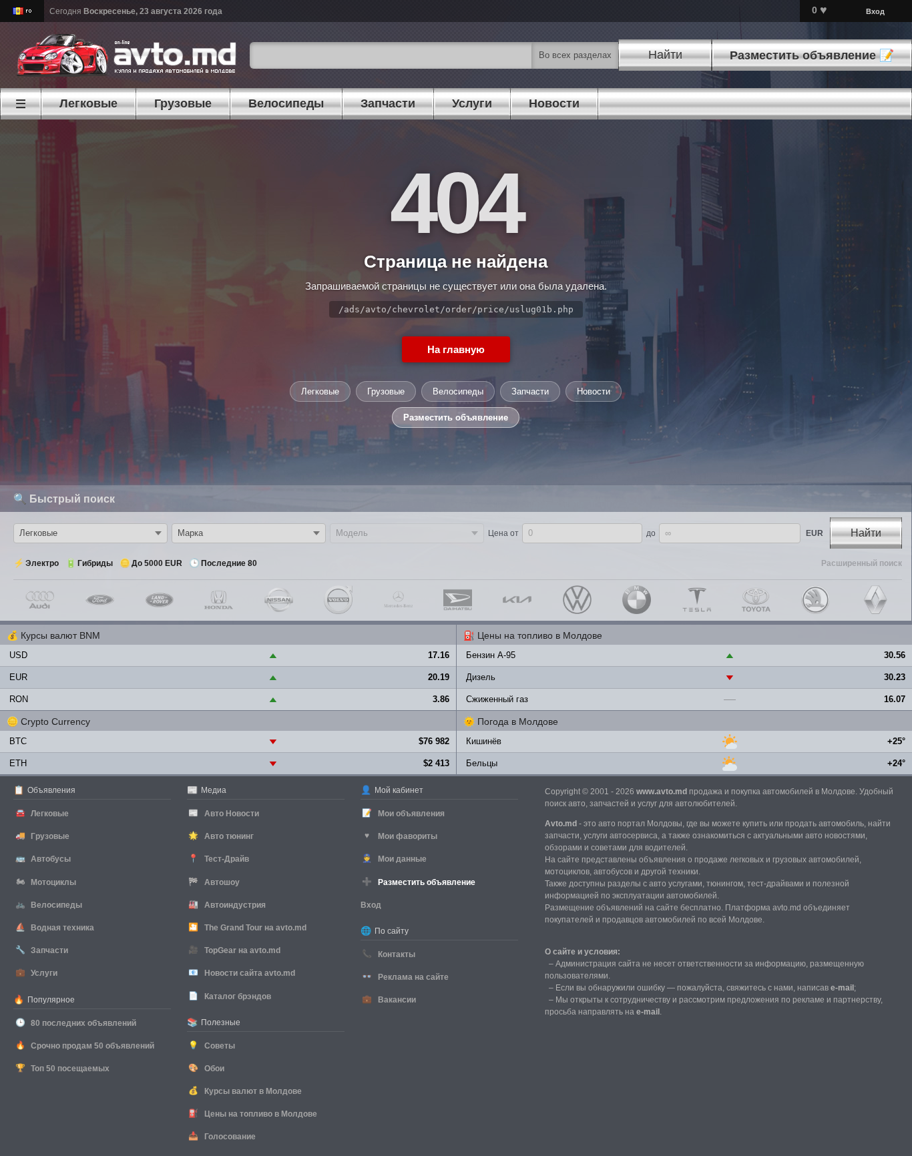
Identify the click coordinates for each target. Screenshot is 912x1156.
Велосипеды (458, 391)
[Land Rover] (159, 599)
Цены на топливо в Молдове (539, 635)
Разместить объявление (455, 417)
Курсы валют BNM (60, 635)
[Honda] (218, 599)
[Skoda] (815, 599)
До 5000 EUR (157, 563)
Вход (875, 11)
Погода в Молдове (517, 721)
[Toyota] (756, 599)
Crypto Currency (55, 721)
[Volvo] (338, 599)
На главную (456, 349)
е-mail (842, 987)
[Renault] (875, 599)
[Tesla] (696, 599)
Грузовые (386, 391)
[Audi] (39, 599)
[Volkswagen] (577, 599)
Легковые (320, 391)
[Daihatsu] (457, 599)
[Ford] (99, 599)
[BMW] (636, 599)
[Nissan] (278, 599)
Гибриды (95, 563)
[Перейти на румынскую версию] (22, 11)
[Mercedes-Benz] (398, 599)
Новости (593, 391)
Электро (42, 563)
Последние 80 (229, 563)
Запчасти (530, 391)
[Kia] (517, 599)
